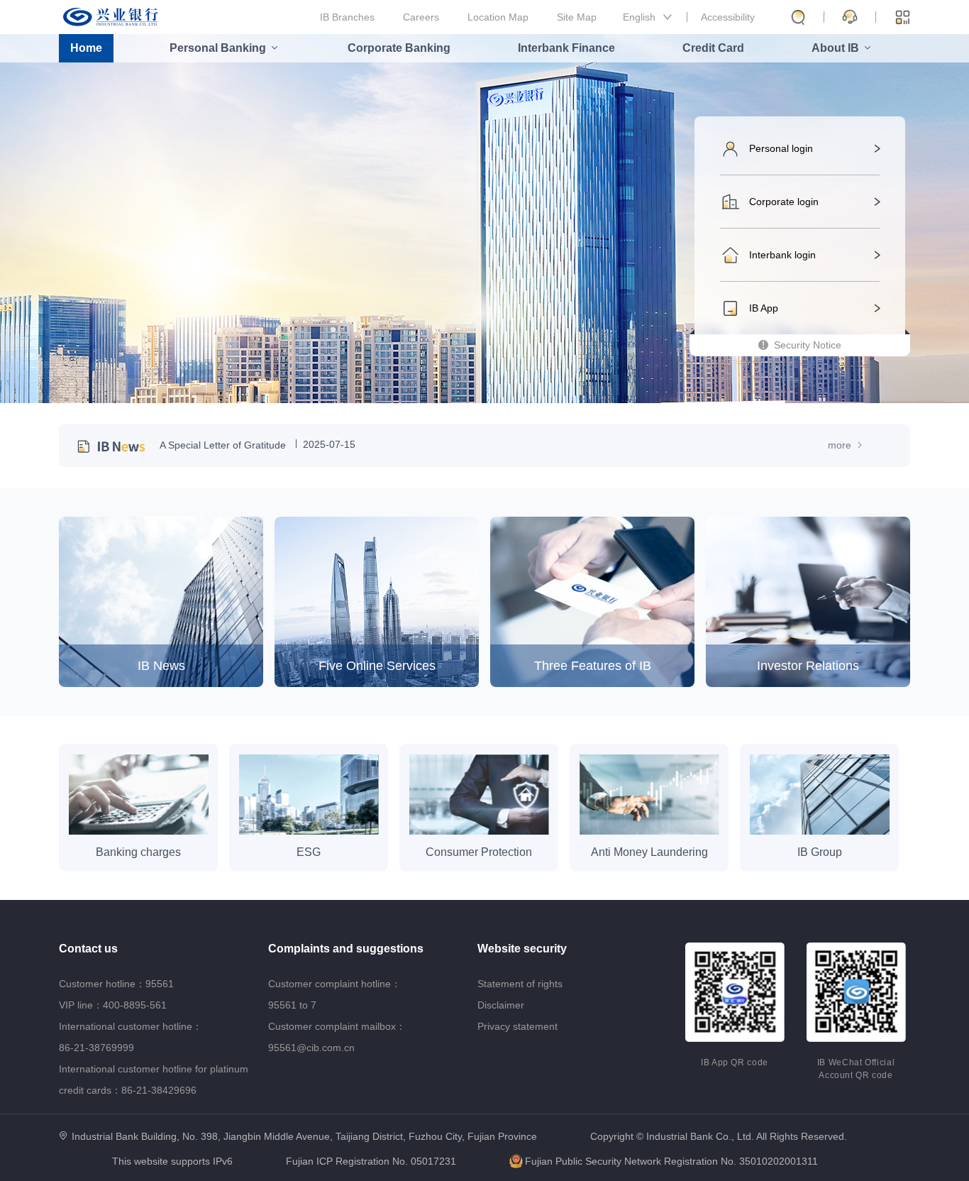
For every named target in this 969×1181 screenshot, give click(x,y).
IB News (161, 666)
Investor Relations (808, 666)
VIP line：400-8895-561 (113, 1005)
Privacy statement (517, 1026)
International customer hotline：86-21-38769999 (130, 1037)
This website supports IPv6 (172, 1161)
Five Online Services (377, 666)
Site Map (577, 17)
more (841, 445)
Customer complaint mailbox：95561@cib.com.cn (337, 1037)
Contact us (88, 949)
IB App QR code (734, 1062)
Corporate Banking (399, 48)
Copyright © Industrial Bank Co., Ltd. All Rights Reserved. (718, 1136)
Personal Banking (218, 48)
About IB (835, 48)
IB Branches (347, 17)
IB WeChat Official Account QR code (856, 1069)
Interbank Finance (566, 48)
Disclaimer (500, 1005)
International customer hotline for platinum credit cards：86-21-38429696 (153, 1079)
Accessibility (728, 17)
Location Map (497, 17)
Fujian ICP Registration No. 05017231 (371, 1161)
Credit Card (713, 48)
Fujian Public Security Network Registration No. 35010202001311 (671, 1161)
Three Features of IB (592, 666)
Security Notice (807, 345)
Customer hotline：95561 (116, 983)
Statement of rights (520, 983)
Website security (522, 949)
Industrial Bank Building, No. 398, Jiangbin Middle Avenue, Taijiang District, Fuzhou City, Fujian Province (304, 1136)
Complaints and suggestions (345, 949)
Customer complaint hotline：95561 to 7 (334, 994)
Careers (421, 17)
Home (86, 48)
